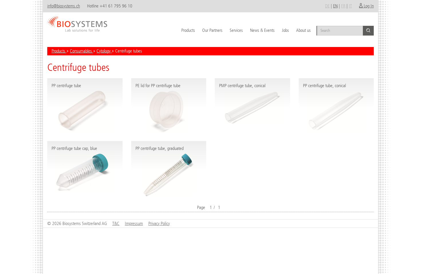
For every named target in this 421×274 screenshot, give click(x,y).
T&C (115, 223)
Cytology (104, 51)
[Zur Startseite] (77, 21)
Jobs (285, 30)
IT (350, 6)
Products (188, 30)
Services (236, 30)
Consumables (81, 51)
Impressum (134, 223)
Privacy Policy (159, 223)
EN (335, 6)
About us (303, 30)
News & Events (262, 30)
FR (343, 6)
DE (327, 6)
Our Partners (212, 30)
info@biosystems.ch (63, 6)
